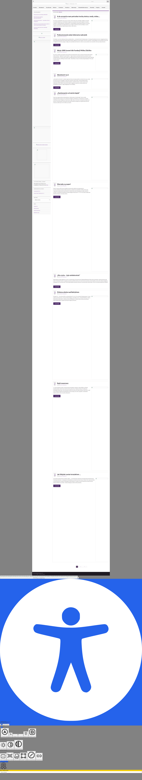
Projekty (98, 7)
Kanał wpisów (36, 208)
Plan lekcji (92, 7)
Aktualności (41, 7)
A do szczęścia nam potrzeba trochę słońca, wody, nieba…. (78, 16)
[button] (78, 578)
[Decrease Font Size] (2, 727)
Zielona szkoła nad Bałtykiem (68, 292)
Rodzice (54, 7)
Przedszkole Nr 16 (37, 191)
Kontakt (103, 7)
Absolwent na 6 (63, 75)
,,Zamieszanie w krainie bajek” (68, 93)
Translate (8, 773)
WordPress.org (36, 212)
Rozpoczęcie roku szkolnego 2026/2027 (40, 14)
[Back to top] (139, 777)
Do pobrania (48, 7)
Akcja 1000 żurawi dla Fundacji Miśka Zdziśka (74, 50)
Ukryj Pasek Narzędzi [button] (4, 724)
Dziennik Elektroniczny (83, 7)
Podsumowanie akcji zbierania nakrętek (72, 35)
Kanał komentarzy (37, 210)
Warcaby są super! (64, 184)
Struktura (67, 7)
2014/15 (61, 18)
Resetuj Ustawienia (4, 761)
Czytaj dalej (57, 29)
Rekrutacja (74, 7)
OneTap (8, 723)
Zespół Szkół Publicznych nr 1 (39, 193)
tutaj (47, 184)
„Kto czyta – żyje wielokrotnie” (68, 275)
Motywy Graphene (42, 574)
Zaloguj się (35, 206)
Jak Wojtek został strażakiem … (69, 474)
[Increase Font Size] (2, 724)
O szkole (35, 7)
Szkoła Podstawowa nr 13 (71, 3)
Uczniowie (61, 7)
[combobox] (39, 577)
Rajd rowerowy (62, 383)
